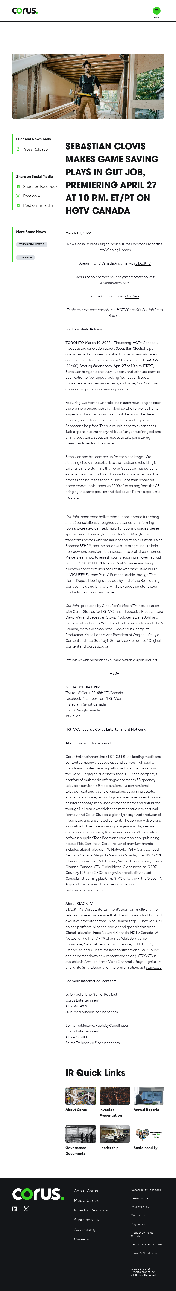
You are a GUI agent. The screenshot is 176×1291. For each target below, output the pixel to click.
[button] (157, 11)
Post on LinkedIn (38, 205)
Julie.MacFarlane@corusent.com (91, 1011)
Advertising (85, 1229)
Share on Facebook (40, 186)
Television (25, 257)
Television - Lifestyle (31, 244)
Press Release (35, 149)
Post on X (31, 195)
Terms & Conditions (144, 1253)
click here (132, 296)
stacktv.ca (154, 967)
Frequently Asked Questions (142, 1234)
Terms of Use (139, 1198)
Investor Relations (91, 1210)
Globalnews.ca (134, 866)
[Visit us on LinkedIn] (14, 1210)
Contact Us (138, 1215)
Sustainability (86, 1219)
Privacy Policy (140, 1207)
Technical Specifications (147, 1244)
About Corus (86, 1190)
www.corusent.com (87, 890)
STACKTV (143, 263)
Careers (81, 1239)
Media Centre (87, 1200)
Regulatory (138, 1224)
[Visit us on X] (26, 1210)
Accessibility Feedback (146, 1190)
